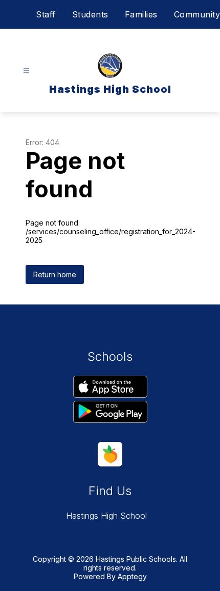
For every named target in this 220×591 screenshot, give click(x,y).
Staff (46, 14)
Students (90, 14)
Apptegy (132, 576)
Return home (54, 274)
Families (141, 14)
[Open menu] (26, 71)
